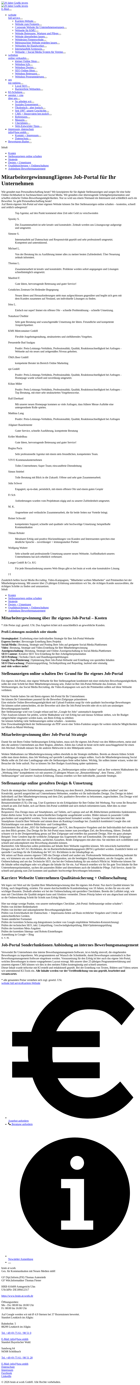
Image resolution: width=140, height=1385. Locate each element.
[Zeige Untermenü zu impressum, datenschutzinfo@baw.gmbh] (27, 133)
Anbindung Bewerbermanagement (26, 168)
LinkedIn (6, 1376)
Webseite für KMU (25, 30)
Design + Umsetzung (19, 162)
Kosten (12, 153)
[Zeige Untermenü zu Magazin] (25, 120)
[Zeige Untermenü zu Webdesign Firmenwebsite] (45, 40)
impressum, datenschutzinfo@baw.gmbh (21, 131)
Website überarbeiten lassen (30, 36)
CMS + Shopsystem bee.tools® (32, 113)
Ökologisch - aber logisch (29, 107)
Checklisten (21, 123)
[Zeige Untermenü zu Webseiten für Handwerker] (45, 46)
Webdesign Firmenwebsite (29, 39)
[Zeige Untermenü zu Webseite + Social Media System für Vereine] (64, 52)
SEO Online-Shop (25, 70)
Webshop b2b (22, 64)
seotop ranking (14, 81)
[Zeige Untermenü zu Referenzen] (28, 117)
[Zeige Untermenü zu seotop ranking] (21, 83)
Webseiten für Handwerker (29, 45)
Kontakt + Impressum (26, 135)
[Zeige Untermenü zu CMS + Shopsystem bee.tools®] (50, 114)
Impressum (7, 1370)
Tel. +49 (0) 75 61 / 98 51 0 (16, 1332)
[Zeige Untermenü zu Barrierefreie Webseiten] (41, 89)
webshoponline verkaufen (17, 57)
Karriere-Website (24, 21)
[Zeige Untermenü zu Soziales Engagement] (39, 105)
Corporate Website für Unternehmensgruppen (39, 27)
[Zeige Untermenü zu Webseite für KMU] (37, 31)
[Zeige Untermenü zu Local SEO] (28, 86)
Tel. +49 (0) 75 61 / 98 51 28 (17, 1357)
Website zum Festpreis (27, 24)
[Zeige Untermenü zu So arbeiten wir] (32, 102)
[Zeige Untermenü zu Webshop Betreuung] (38, 74)
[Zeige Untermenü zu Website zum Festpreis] (40, 25)
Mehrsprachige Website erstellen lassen (36, 42)
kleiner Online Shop (26, 61)
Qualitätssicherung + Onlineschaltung (28, 165)
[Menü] (10, 9)
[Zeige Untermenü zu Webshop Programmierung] (45, 77)
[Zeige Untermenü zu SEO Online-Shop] (36, 71)
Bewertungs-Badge (18, 141)
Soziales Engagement (26, 104)
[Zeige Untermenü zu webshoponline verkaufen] (27, 59)
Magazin (19, 119)
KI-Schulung (15, 92)
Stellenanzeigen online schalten (25, 156)
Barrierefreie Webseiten (27, 89)
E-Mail (5, 9)
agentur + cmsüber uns (15, 97)
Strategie (13, 159)
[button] (20, 1124)
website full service (11, 983)
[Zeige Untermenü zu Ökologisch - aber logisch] (44, 108)
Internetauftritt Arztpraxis (28, 48)
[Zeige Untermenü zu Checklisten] (29, 123)
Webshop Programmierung (29, 76)
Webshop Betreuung (26, 73)
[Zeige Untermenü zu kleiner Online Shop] (38, 62)
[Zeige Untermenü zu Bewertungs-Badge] (30, 142)
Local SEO (21, 85)
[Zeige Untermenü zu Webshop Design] (34, 68)
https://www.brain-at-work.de (17, 1295)
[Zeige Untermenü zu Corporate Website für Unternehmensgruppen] (65, 28)
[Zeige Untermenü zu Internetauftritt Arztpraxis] (43, 49)
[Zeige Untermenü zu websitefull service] (21, 18)
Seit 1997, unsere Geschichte (30, 110)
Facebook (6, 1373)
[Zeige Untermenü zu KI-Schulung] (23, 93)
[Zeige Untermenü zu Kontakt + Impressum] (39, 136)
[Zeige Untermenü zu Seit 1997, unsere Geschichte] (47, 111)
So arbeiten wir (23, 101)
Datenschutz (21, 138)
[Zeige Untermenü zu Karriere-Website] (34, 21)
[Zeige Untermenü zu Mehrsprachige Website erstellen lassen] (58, 43)
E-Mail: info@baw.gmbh (14, 1339)
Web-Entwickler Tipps (27, 126)
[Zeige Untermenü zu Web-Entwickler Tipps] (40, 127)
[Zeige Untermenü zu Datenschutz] (29, 139)
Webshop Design (24, 67)
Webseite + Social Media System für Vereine (39, 51)
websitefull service (14, 16)
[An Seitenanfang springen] (9, 1263)
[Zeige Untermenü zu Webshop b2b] (31, 65)
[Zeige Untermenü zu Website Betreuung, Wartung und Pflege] (59, 34)
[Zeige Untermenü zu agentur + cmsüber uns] (18, 99)
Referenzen (21, 116)
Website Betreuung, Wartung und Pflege (36, 33)
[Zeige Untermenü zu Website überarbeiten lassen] (46, 37)
